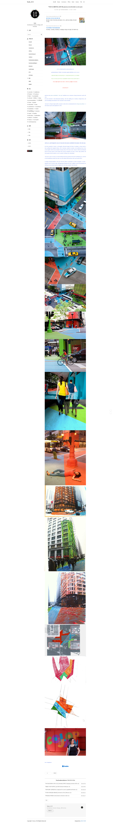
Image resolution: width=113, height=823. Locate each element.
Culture (77, 2)
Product (30, 94)
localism (36, 117)
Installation (31, 108)
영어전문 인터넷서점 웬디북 (53, 18)
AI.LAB (54, 2)
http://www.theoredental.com (52, 25)
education (30, 115)
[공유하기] (49, 773)
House (58, 2)
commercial (31, 106)
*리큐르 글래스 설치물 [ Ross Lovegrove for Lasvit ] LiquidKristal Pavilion (60, 789)
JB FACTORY (83, 821)
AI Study (31, 75)
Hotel (73, 2)
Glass (40, 98)
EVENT (30, 84)
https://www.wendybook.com (52, 16)
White (35, 98)
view (36, 104)
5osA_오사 (50, 806)
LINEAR (40, 100)
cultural (30, 98)
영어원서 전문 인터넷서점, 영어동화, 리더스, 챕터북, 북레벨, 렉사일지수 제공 (61, 21)
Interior (38, 111)
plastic (34, 102)
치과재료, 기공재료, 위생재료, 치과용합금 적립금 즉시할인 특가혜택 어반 (62, 29)
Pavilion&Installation (64, 9)
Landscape (31, 69)
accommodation (32, 100)
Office (69, 2)
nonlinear (38, 106)
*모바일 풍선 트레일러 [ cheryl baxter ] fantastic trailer (56, 795)
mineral (30, 117)
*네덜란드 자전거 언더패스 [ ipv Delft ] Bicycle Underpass (56, 786)
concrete (30, 92)
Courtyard (36, 119)
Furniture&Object (33, 63)
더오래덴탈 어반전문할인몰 (53, 28)
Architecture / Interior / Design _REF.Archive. (56, 808)
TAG (81, 2)
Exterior (31, 66)
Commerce (63, 2)
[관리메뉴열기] (111, 410)
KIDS (30, 81)
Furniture (36, 94)
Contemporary (32, 122)
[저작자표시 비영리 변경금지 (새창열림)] (59, 773)
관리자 (29, 143)
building (31, 111)
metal (37, 108)
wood (29, 113)
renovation (30, 104)
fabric (29, 96)
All (83, 2)
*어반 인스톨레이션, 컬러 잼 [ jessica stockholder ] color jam (65, 7)
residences (36, 92)
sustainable (35, 96)
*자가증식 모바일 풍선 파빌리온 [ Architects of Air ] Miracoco (57, 792)
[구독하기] (111, 413)
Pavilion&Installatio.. (34, 60)
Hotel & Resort (32, 54)
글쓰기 (29, 146)
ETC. (30, 72)
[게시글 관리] (50, 773)
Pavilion (35, 113)
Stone (29, 102)
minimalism (37, 115)
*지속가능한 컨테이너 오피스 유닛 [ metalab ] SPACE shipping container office (61, 783)
